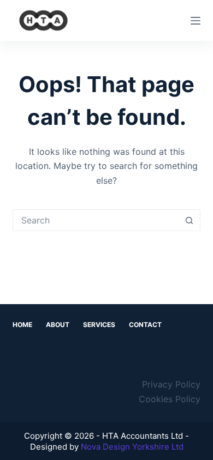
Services (99, 324)
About (57, 324)
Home (22, 324)
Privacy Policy (171, 384)
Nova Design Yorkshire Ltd (132, 446)
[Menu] (195, 21)
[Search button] (189, 220)
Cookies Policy (169, 399)
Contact (145, 324)
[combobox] (96, 220)
